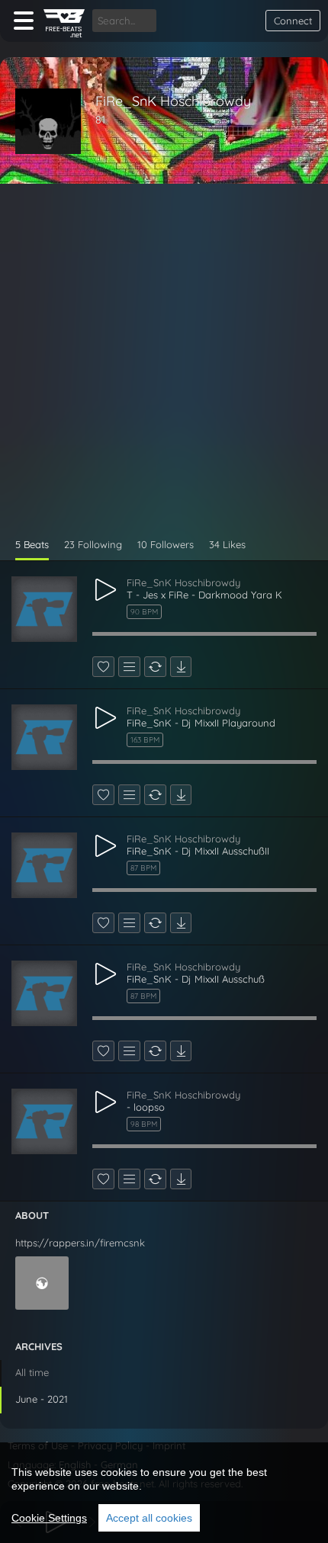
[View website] (42, 1283)
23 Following (93, 544)
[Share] (155, 666)
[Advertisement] (164, 367)
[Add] (129, 666)
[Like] (103, 666)
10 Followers (165, 544)
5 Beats (32, 544)
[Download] (180, 666)
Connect (293, 20)
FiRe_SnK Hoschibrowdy (173, 101)
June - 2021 (41, 1399)
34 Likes (227, 544)
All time (32, 1372)
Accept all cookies (149, 1518)
